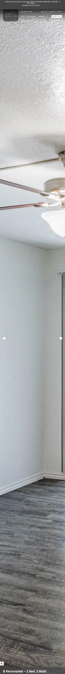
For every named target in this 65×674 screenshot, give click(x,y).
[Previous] (4, 338)
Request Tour (56, 16)
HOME (23, 16)
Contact (59, 12)
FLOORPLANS (31, 16)
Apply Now (44, 12)
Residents (52, 12)
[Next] (60, 338)
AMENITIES (42, 16)
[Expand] (61, 664)
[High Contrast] (2, 663)
